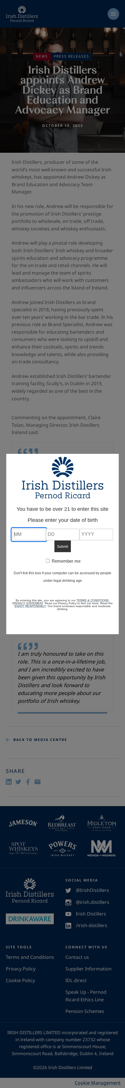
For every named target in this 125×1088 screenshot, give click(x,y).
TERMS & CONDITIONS (92, 600)
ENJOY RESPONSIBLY (30, 606)
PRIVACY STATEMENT (27, 603)
